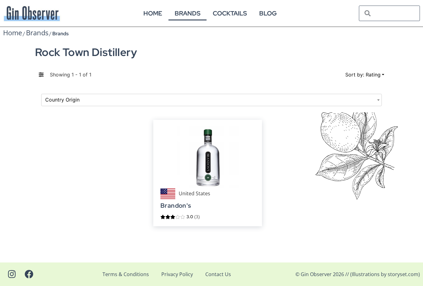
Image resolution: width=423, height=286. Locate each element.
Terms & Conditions (125, 274)
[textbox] (211, 100)
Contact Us (218, 274)
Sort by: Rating (363, 75)
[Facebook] (29, 274)
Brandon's (175, 205)
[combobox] (211, 100)
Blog (268, 13)
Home (152, 13)
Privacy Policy (177, 274)
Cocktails (230, 13)
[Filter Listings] (41, 74)
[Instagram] (11, 274)
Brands (187, 13)
